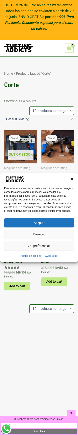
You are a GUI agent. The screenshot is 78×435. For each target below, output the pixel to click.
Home (8, 74)
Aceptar (39, 223)
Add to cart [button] (17, 286)
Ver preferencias (39, 246)
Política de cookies (30, 255)
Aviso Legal (51, 255)
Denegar (39, 234)
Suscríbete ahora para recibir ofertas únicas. (39, 419)
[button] (72, 179)
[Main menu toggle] (56, 48)
